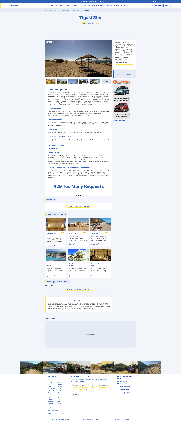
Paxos (59, 406)
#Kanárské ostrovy (88, 390)
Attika (50, 384)
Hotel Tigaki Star (52, 148)
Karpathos (51, 403)
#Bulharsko (101, 390)
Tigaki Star (86, 10)
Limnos (60, 390)
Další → (60, 408)
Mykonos (60, 395)
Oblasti (52, 10)
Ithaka (50, 399)
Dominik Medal (124, 419)
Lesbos (60, 388)
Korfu (49, 408)
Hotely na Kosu (76, 10)
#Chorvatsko (103, 385)
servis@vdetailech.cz (126, 393)
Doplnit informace (124, 66)
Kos (57, 10)
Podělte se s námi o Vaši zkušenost (78, 206)
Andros (50, 382)
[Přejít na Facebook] (153, 1)
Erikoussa (51, 390)
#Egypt (75, 394)
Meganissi (60, 393)
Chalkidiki (51, 393)
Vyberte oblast (156, 5)
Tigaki (129, 74)
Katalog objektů (65, 10)
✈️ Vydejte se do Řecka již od (90, 1)
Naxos (59, 397)
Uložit (49, 42)
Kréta (59, 382)
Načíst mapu (90, 334)
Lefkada (60, 386)
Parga (59, 403)
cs (166, 5)
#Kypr (93, 385)
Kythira (60, 384)
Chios (50, 395)
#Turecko (85, 385)
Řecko (46, 10)
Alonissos (51, 380)
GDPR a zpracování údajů (55, 414)
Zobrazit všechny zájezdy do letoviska (77, 289)
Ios (49, 397)
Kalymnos (51, 401)
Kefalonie (51, 406)
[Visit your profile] (170, 5)
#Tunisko (76, 390)
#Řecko (75, 385)
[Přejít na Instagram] (156, 1)
